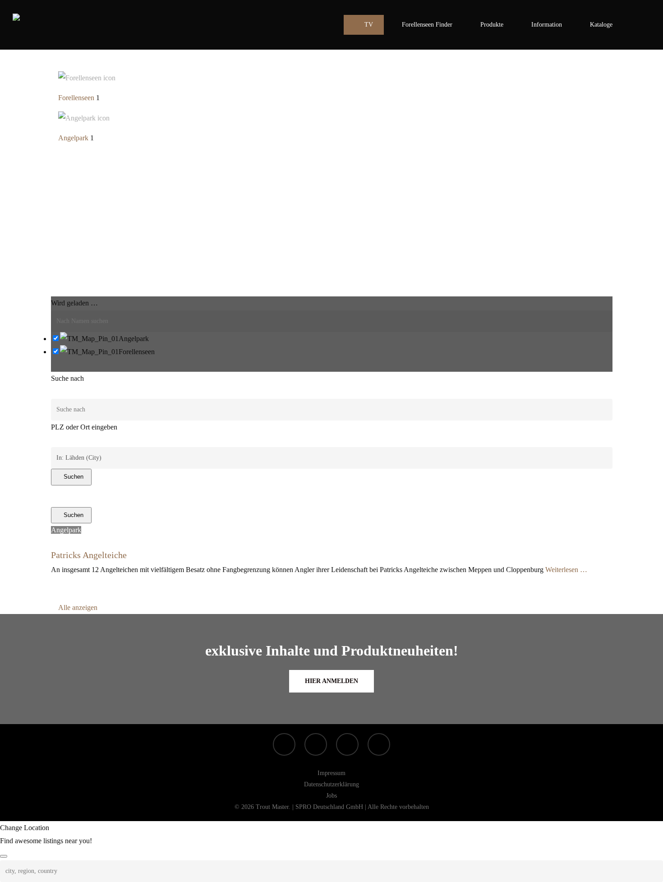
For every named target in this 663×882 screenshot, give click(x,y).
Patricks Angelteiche (89, 555)
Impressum (331, 773)
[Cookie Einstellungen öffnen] (20, 870)
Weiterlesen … (566, 569)
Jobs (331, 795)
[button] (331, 681)
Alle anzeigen (77, 607)
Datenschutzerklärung (331, 784)
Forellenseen (76, 98)
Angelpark (73, 138)
